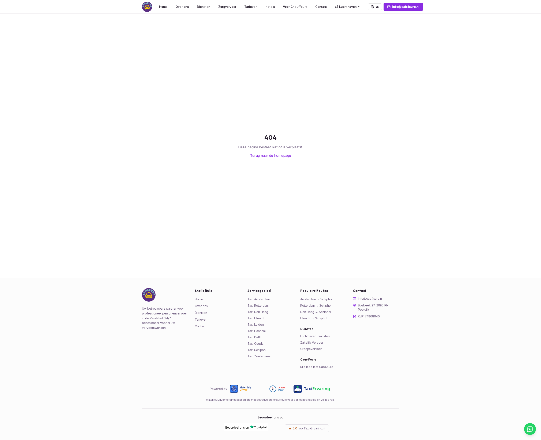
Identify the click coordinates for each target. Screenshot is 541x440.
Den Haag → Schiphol (315, 312)
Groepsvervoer (311, 349)
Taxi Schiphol (256, 350)
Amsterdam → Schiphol (316, 299)
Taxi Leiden (255, 324)
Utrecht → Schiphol (313, 318)
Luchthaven (348, 6)
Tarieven (250, 6)
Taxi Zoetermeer (259, 356)
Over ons (182, 6)
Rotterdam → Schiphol (315, 305)
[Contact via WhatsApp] (530, 429)
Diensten (203, 6)
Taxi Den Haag (257, 312)
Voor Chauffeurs (295, 6)
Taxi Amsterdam (258, 299)
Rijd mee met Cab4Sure (316, 367)
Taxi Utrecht (255, 318)
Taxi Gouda (255, 343)
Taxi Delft (254, 337)
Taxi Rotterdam (258, 305)
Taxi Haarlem (256, 331)
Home (163, 6)
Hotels (270, 6)
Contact (321, 6)
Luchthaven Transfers (315, 336)
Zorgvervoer (227, 6)
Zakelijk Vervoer (311, 342)
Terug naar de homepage (270, 155)
